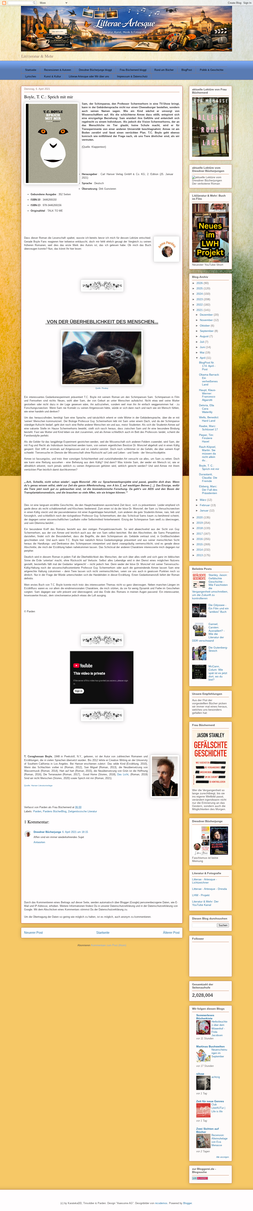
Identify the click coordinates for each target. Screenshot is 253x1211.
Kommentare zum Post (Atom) (108, 945)
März (203, 499)
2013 (200, 555)
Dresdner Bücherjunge (47, 831)
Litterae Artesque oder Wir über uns (89, 76)
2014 (200, 549)
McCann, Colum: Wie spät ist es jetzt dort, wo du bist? (218, 673)
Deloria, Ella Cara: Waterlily (206, 409)
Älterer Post (171, 932)
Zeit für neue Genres (210, 1101)
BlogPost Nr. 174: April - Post (207, 366)
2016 (200, 539)
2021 (200, 310)
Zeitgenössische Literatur (82, 811)
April (203, 357)
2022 (200, 304)
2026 (200, 283)
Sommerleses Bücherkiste (205, 1017)
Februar (205, 505)
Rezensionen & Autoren (57, 69)
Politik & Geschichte (211, 69)
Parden (37, 811)
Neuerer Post (33, 932)
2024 (200, 293)
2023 (200, 299)
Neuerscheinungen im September (219, 1053)
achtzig (215, 1077)
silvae (200, 1073)
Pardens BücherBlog (54, 811)
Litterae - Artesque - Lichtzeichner (204, 881)
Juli (202, 341)
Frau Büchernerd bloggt (133, 69)
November (207, 320)
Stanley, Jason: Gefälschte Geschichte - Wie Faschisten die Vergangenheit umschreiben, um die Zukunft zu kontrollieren (210, 586)
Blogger (187, 1203)
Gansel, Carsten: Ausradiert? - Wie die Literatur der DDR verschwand (208, 632)
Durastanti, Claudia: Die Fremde (208, 478)
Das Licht (122, 774)
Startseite (30, 69)
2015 (200, 544)
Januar (204, 510)
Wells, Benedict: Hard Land (209, 419)
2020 (200, 517)
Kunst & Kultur (52, 76)
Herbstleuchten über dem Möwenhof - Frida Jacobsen (219, 1028)
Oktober (205, 325)
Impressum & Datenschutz (132, 76)
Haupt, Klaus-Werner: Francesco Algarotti (207, 394)
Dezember (207, 314)
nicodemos (161, 1203)
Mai (202, 352)
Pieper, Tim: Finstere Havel (206, 438)
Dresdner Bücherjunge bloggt (95, 69)
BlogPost (186, 69)
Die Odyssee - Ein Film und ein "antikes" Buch (219, 608)
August (204, 336)
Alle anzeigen (222, 1157)
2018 (200, 528)
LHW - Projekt (201, 895)
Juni (203, 347)
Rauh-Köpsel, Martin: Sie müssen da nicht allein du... (207, 453)
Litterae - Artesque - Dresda (209, 888)
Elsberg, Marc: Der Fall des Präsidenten (208, 490)
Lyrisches (30, 76)
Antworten (39, 842)
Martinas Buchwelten (210, 1046)
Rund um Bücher (164, 69)
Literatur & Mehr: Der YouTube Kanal (205, 903)
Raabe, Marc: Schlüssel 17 (208, 427)
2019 (200, 522)
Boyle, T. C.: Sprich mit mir (209, 467)
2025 (200, 288)
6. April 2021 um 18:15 (75, 831)
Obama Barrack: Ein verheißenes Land (209, 379)
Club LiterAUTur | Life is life (218, 1108)
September (207, 330)
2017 (200, 533)
